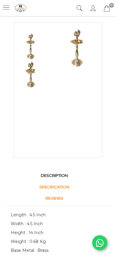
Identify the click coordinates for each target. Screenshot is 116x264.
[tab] (80, 8)
